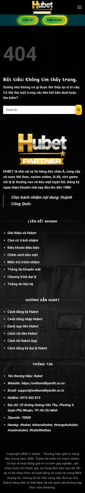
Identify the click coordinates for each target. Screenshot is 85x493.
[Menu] (79, 7)
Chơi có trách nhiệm (22, 240)
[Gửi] (78, 110)
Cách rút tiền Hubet (22, 333)
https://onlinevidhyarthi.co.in (42, 383)
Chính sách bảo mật (22, 255)
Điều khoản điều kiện (23, 248)
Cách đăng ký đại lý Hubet (27, 348)
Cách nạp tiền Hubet (22, 326)
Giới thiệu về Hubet (21, 233)
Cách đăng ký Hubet (22, 312)
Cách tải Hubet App (22, 341)
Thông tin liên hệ (20, 284)
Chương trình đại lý (21, 277)
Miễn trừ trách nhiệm (23, 262)
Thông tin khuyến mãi (23, 269)
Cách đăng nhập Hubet (24, 319)
